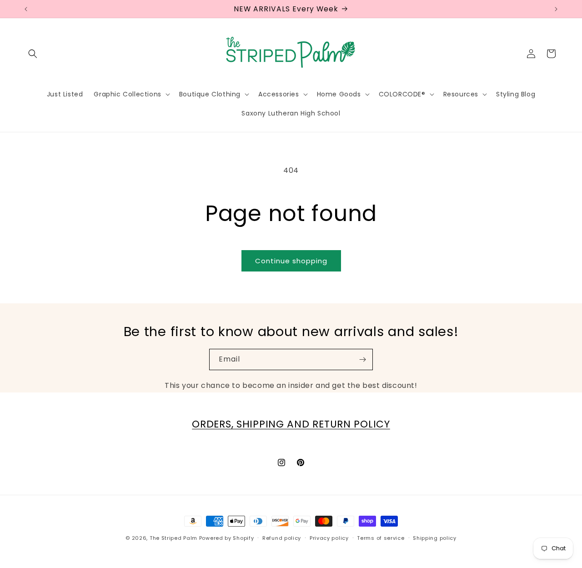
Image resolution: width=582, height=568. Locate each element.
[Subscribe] (362, 359)
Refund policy (281, 538)
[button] (33, 54)
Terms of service (380, 538)
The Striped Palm (173, 538)
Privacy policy (329, 538)
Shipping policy (435, 538)
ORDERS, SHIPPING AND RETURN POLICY (291, 424)
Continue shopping (291, 261)
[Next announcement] (556, 9)
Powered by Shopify (226, 538)
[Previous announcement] (26, 9)
